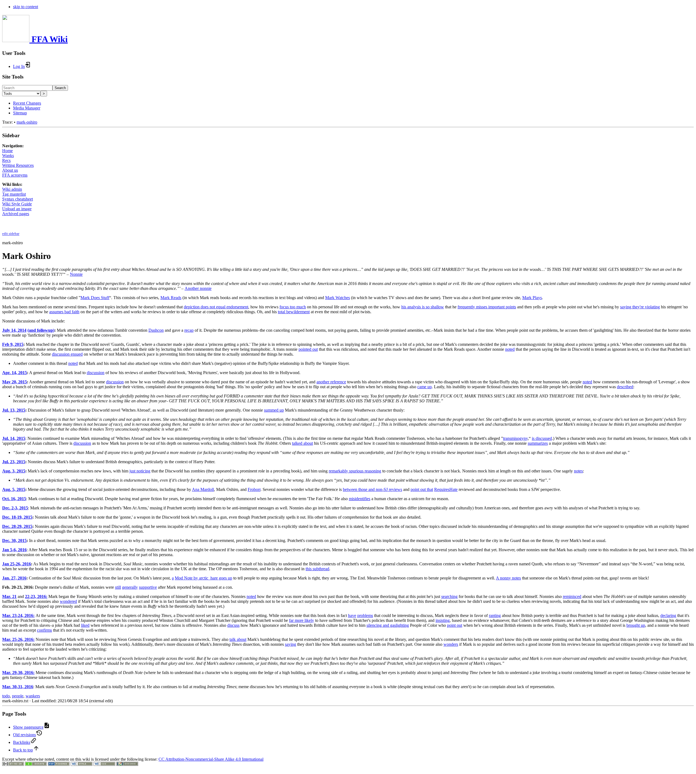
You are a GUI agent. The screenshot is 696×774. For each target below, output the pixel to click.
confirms (44, 630)
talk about (237, 639)
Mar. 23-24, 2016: (18, 615)
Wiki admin (12, 189)
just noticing (139, 471)
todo (6, 696)
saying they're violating (640, 307)
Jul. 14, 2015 (13, 438)
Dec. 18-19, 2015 (17, 517)
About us (10, 170)
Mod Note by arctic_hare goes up (203, 578)
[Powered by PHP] (59, 764)
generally (130, 587)
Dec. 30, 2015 (14, 540)
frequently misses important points (487, 307)
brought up (635, 625)
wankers (33, 696)
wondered (68, 601)
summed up (274, 410)
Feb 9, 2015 (12, 344)
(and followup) (40, 330)
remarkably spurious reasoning (355, 471)
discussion (95, 372)
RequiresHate (446, 489)
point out (454, 625)
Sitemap (20, 113)
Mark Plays (532, 297)
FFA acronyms (14, 175)
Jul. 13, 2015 (13, 410)
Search (60, 88)
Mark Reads (170, 297)
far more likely (301, 620)
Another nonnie (198, 288)
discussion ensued (67, 354)
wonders (450, 644)
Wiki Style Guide (17, 204)
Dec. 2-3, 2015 (15, 508)
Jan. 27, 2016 (14, 578)
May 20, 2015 (14, 382)
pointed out (308, 349)
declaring (668, 615)
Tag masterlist (14, 194)
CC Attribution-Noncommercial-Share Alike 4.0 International (211, 759)
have (352, 615)
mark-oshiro (27, 122)
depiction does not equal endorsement (216, 307)
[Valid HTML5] (81, 764)
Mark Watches (337, 297)
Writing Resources (18, 165)
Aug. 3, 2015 (13, 471)
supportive (148, 587)
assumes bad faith (64, 311)
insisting (443, 620)
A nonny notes (508, 578)
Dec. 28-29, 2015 (17, 526)
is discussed (542, 438)
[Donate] (36, 764)
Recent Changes (27, 103)
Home (7, 150)
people (17, 696)
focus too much (292, 307)
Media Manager (26, 108)
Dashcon (156, 330)
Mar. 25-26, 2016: (18, 639)
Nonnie (76, 274)
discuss (233, 625)
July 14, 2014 (14, 330)
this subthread (317, 568)
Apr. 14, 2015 (14, 372)
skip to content (25, 6)
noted (510, 349)
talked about (302, 443)
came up (424, 386)
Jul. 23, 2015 (13, 461)
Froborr (254, 489)
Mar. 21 (9, 596)
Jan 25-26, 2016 (16, 564)
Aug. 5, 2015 (13, 489)
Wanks (8, 155)
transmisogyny (515, 438)
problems (365, 615)
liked (85, 625)
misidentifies (359, 498)
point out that (422, 489)
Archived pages (15, 213)
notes (578, 471)
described (625, 386)
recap (189, 330)
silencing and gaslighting (387, 625)
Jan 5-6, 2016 (14, 549)
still (118, 587)
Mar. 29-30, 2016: (18, 672)
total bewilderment (294, 311)
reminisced (572, 596)
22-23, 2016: (36, 596)
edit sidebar (10, 234)
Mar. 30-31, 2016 (17, 686)
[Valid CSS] (104, 764)
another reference (331, 382)
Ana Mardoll (203, 489)
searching (449, 596)
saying (290, 644)
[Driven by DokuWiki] (127, 764)
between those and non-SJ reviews (372, 489)
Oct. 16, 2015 (14, 498)
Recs (6, 160)
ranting (495, 615)
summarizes (538, 443)
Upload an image (17, 208)
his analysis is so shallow (422, 307)
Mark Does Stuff (94, 297)
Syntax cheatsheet (17, 199)
